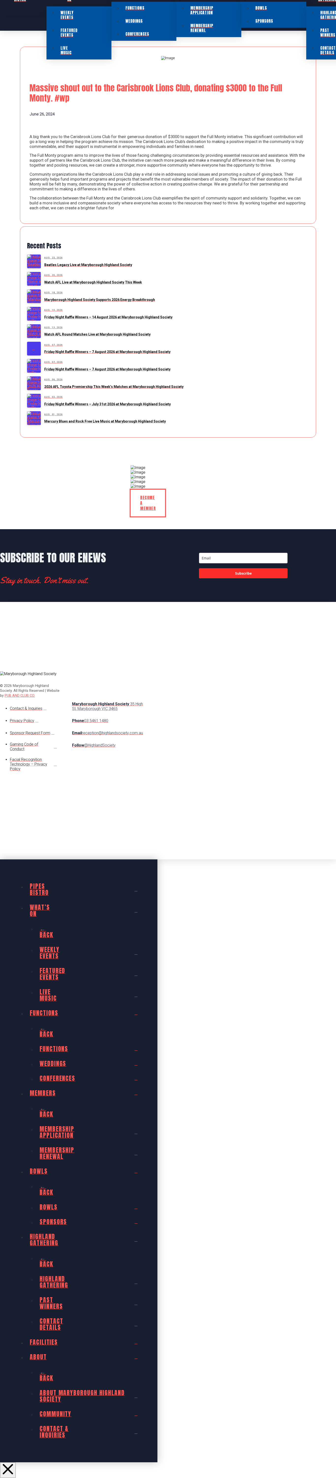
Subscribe (243, 573)
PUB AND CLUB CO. (20, 696)
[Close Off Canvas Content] (8, 1470)
